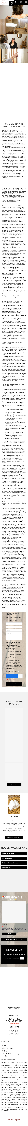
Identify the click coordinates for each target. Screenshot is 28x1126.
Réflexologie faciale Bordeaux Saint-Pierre (13, 1089)
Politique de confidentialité (10, 1055)
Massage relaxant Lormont (16, 1082)
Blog (3, 1050)
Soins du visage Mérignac (19, 1097)
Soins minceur (6, 867)
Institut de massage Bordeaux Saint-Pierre (11, 1104)
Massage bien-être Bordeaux (8, 1077)
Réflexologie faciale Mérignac (8, 1090)
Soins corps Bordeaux (20, 1075)
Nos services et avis (7, 1048)
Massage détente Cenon (8, 1075)
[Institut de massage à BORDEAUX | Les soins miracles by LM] (14, 717)
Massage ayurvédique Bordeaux (16, 1102)
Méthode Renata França (10, 863)
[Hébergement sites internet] (14, 1122)
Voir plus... (14, 784)
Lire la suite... (9, 933)
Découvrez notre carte (14, 837)
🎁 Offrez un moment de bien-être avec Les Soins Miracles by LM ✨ (12, 897)
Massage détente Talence (8, 1062)
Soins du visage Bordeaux (8, 1099)
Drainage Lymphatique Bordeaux (9, 1095)
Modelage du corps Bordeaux (16, 1087)
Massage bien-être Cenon (20, 1079)
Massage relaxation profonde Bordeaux (11, 1080)
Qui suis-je (5, 1045)
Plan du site (5, 1056)
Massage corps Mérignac (14, 1072)
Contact (4, 1052)
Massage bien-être (8, 853)
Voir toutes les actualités (14, 939)
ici (18, 671)
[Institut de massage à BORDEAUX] (14, 735)
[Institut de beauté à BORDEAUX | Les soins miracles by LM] (14, 772)
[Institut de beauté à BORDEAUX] (14, 753)
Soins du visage (7, 858)
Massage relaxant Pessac (21, 1074)
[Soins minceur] (14, 881)
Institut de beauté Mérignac (13, 1109)
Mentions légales (7, 1053)
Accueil (4, 1044)
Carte (3, 1047)
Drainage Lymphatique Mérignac (17, 1094)
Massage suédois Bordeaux (14, 1069)
